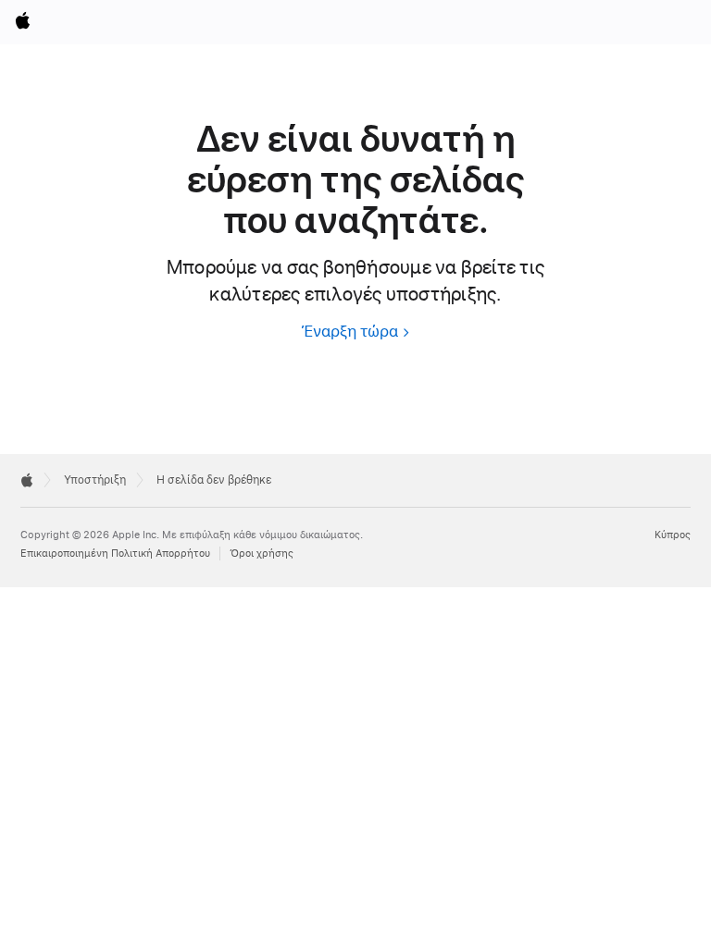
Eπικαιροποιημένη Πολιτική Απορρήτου (115, 553)
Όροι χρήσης (261, 553)
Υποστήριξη (95, 480)
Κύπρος (673, 535)
